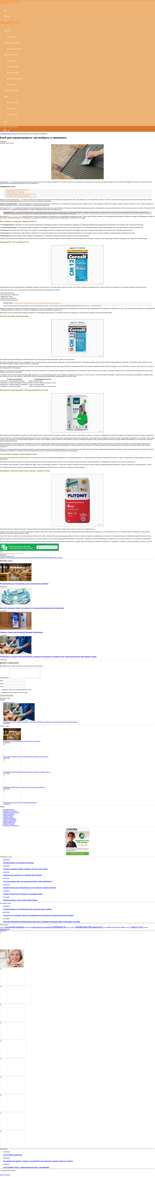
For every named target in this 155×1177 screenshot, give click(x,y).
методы (40, 927)
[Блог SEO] (10, 3)
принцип (105, 927)
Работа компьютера (10, 90)
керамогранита (9, 553)
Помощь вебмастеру (10, 54)
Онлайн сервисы (11, 60)
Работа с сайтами (11, 84)
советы (134, 927)
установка (145, 927)
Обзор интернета (11, 108)
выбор (13, 927)
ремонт (123, 927)
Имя (1, 680)
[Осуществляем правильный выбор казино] (12, 985)
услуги (140, 927)
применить (21, 553)
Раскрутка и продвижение (14, 78)
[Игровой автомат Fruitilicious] (12, 1039)
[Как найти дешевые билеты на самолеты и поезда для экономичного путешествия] (15, 605)
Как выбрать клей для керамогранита (17, 189)
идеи (29, 927)
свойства (128, 927)
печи (67, 927)
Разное (6, 96)
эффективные (5, 929)
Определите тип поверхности (15, 191)
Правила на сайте (11, 36)
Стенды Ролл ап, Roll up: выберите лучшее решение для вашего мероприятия (36, 303)
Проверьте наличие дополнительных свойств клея (21, 197)
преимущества (83, 927)
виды (7, 927)
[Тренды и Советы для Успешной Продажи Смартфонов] (15, 629)
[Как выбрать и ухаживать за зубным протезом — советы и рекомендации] (12, 967)
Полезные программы (13, 72)
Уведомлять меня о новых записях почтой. (15, 692)
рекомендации (116, 927)
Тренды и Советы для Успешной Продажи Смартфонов (21, 632)
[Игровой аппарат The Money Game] (12, 1075)
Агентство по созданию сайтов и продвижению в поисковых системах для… (26, 756)
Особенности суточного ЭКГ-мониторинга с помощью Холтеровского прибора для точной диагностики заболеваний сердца (48, 656)
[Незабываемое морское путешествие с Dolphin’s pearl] (12, 1021)
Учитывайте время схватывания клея (17, 195)
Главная (2, 133)
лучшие (34, 927)
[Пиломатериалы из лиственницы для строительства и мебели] (15, 580)
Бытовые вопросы (12, 114)
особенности (58, 927)
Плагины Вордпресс (12, 66)
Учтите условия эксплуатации (15, 192)
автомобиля (2, 927)
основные (47, 927)
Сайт (1, 686)
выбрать (2, 553)
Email (2, 683)
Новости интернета (12, 102)
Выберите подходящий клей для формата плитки (21, 194)
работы (109, 927)
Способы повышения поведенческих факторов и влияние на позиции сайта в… (27, 772)
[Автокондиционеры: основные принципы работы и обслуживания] (13, 949)
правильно (73, 927)
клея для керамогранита (15, 216)
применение (97, 927)
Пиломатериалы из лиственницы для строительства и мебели (24, 584)
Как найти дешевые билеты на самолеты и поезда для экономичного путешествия (32, 608)
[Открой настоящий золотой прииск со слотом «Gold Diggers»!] (12, 1129)
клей (16, 553)
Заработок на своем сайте (14, 48)
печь (69, 927)
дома (26, 927)
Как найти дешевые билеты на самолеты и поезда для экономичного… (24, 787)
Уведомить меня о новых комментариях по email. (16, 689)
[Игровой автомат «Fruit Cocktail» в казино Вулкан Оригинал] (12, 1147)
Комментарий (4, 677)
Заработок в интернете (12, 42)
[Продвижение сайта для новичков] (12, 1111)
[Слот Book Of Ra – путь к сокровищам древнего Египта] (12, 1093)
